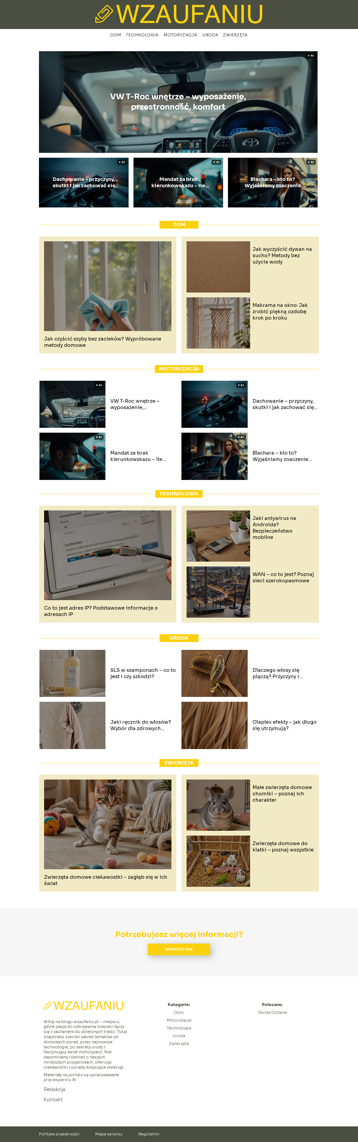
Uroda (210, 35)
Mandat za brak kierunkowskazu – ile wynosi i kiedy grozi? (178, 182)
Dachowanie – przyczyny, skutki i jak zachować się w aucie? (84, 182)
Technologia (142, 35)
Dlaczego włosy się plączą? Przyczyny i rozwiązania (276, 673)
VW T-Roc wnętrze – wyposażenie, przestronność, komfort (178, 102)
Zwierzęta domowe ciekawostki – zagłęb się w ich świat (105, 880)
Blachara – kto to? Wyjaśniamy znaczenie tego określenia (273, 182)
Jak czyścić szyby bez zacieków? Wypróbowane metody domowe (102, 342)
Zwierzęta (235, 35)
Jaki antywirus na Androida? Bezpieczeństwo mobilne (274, 527)
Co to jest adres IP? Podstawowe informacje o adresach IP (101, 611)
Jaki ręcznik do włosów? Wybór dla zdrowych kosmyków (140, 725)
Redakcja (55, 1089)
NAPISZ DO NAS (179, 949)
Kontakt (53, 1100)
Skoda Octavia (272, 1012)
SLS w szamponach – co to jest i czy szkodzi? (143, 673)
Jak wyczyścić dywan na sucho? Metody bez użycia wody (282, 255)
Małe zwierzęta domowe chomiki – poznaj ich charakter (282, 793)
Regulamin (148, 1134)
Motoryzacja (181, 35)
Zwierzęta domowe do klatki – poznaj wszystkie (283, 846)
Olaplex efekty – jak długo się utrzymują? (285, 725)
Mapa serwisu (109, 1134)
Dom (115, 35)
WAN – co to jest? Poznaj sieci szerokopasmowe (283, 577)
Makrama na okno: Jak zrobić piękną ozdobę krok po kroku (280, 311)
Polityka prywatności (59, 1134)
